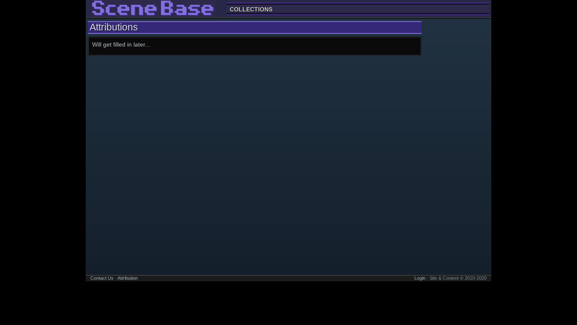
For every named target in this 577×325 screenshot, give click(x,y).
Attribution (127, 278)
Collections (251, 9)
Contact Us (102, 278)
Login (419, 278)
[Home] (153, 13)
